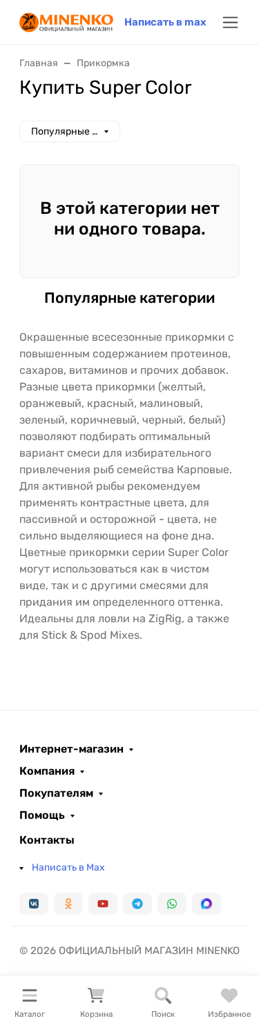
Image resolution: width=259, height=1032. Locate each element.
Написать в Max (68, 867)
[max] (206, 904)
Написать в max (165, 22)
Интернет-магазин (71, 749)
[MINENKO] (66, 21)
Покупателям (56, 793)
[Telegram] (137, 904)
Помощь (42, 815)
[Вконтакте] (33, 904)
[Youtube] (102, 904)
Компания (47, 771)
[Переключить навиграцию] (230, 22)
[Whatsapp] (171, 904)
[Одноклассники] (68, 904)
